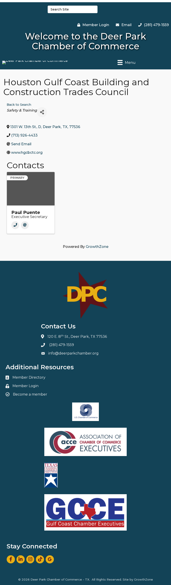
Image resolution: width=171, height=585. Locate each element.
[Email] (25, 225)
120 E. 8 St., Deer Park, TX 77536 (77, 336)
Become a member (30, 394)
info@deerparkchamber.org (73, 353)
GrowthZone (97, 247)
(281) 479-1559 (61, 345)
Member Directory (28, 377)
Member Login (25, 386)
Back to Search (19, 105)
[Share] (42, 112)
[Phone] (15, 225)
